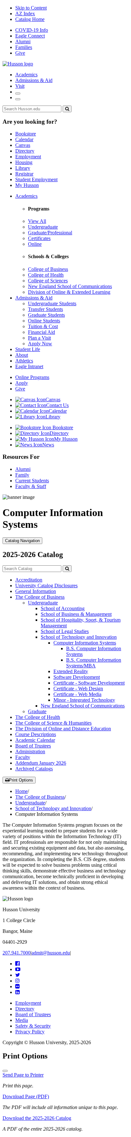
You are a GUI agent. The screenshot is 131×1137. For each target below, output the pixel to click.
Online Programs (32, 377)
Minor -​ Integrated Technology (84, 700)
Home (21, 791)
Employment (28, 156)
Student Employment (36, 179)
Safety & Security (33, 1026)
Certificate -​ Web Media (77, 694)
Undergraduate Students (52, 303)
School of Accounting (63, 608)
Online (35, 244)
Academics (26, 74)
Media (21, 1020)
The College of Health (37, 717)
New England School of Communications (70, 286)
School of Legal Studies (65, 631)
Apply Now (40, 343)
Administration (30, 751)
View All (37, 221)
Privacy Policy (30, 1031)
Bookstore (25, 133)
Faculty (22, 757)
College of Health (46, 275)
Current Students (32, 480)
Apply (21, 383)
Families (23, 47)
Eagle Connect (30, 35)
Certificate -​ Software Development (89, 683)
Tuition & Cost (43, 326)
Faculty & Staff (30, 486)
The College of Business (40, 597)
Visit (19, 86)
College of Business (48, 269)
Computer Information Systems (84, 642)
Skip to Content (31, 7)
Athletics (24, 360)
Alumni (23, 41)
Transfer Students (45, 309)
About (21, 355)
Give (20, 53)
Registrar (24, 173)
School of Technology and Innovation (79, 637)
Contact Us (57, 405)
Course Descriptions (35, 734)
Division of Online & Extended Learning (69, 292)
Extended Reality (70, 671)
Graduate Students (46, 315)
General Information (35, 591)
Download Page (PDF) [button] (26, 1096)
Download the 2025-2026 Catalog (37, 1118)
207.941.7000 (17, 952)
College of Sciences (48, 280)
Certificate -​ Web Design (78, 688)
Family (22, 475)
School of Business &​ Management (76, 614)
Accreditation (28, 579)
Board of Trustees (33, 745)
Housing (23, 162)
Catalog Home (30, 19)
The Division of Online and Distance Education (63, 728)
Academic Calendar (35, 740)
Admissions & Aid (33, 80)
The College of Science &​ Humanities (53, 723)
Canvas (22, 145)
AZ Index (25, 13)
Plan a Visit (39, 338)
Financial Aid (41, 332)
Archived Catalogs (34, 768)
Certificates (39, 238)
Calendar (24, 139)
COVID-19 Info (31, 30)
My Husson (27, 185)
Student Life (27, 349)
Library (22, 168)
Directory (24, 151)
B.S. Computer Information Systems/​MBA (93, 662)
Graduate (37, 711)
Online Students (44, 320)
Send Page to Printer (23, 1075)
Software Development (76, 677)
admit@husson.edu (50, 952)
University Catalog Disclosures (46, 585)
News (48, 444)
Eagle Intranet (29, 366)
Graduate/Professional (50, 232)
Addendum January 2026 (40, 763)
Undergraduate (43, 227)
